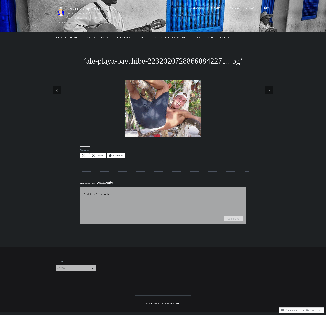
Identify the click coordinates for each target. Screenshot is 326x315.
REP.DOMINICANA (192, 38)
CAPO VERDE (87, 38)
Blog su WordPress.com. (163, 304)
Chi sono (62, 38)
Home (73, 38)
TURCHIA (209, 38)
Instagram (215, 8)
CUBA (100, 38)
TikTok (266, 8)
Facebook (196, 8)
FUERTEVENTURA (126, 38)
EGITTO (110, 38)
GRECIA (143, 38)
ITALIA (153, 38)
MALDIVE (164, 38)
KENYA (175, 38)
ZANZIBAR (223, 38)
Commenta (233, 218)
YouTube (234, 8)
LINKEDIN (251, 8)
